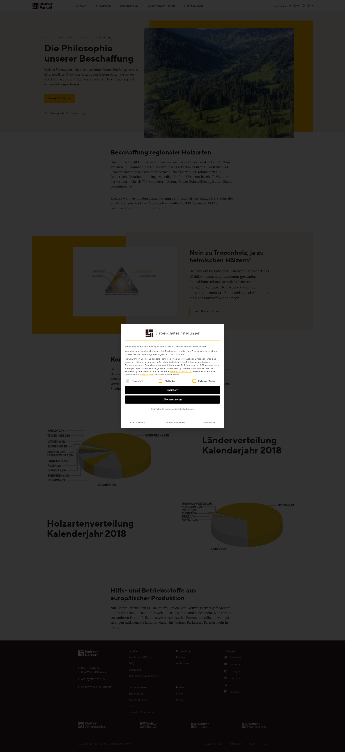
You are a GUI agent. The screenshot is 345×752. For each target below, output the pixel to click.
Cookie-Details (137, 422)
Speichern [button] (172, 390)
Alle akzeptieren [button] (173, 399)
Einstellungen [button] (146, 374)
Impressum (209, 422)
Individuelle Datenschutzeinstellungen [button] (172, 409)
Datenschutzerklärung (181, 371)
